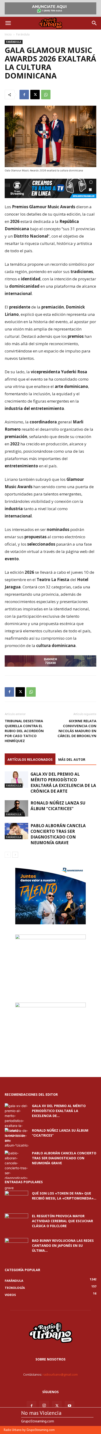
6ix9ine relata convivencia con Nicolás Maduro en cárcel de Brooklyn (77, 728)
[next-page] (15, 855)
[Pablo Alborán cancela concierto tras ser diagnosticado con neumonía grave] (16, 831)
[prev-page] (8, 855)
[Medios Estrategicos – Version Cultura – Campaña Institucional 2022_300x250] (50, 923)
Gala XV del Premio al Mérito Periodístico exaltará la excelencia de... (59, 1111)
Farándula (23, 34)
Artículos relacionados (30, 759)
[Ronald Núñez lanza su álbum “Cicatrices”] (16, 808)
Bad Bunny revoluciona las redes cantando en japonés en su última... (63, 1245)
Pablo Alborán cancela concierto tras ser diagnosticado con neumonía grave (58, 834)
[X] (35, 94)
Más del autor (71, 759)
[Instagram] (44, 1405)
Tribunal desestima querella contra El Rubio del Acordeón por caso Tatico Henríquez (24, 730)
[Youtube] (69, 1406)
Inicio (8, 34)
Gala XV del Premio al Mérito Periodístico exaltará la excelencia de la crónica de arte (63, 782)
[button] (8, 23)
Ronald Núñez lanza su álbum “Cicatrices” (58, 805)
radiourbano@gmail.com (60, 1374)
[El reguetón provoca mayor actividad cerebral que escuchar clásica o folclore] (16, 1221)
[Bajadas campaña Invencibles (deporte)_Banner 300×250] (50, 1006)
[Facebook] (24, 94)
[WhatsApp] (45, 94)
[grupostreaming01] (50, 188)
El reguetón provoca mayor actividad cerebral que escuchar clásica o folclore (62, 1221)
